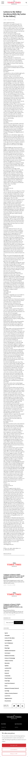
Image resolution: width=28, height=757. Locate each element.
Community (7, 675)
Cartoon (6, 645)
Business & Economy (9, 655)
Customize (14, 749)
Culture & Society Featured (11, 693)
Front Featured (8, 678)
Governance (7, 653)
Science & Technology (10, 658)
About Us (3, 729)
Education (7, 663)
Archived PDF (8, 668)
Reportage (7, 648)
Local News (7, 695)
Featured (7, 673)
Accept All (14, 745)
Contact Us (3, 727)
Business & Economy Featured (12, 688)
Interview (7, 670)
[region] (14, 744)
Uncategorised (8, 640)
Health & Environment (10, 650)
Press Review (8, 700)
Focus (6, 685)
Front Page (7, 680)
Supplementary (8, 698)
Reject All (14, 753)
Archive (16, 727)
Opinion (6, 665)
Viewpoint (7, 635)
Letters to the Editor (10, 638)
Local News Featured (10, 683)
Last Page (7, 690)
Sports (6, 633)
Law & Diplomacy (9, 643)
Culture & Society (9, 660)
